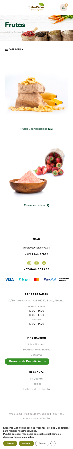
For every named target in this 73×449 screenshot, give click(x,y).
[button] (27, 361)
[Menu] (9, 7)
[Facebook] (44, 263)
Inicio (8, 32)
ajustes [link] (29, 437)
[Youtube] (36, 263)
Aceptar (10, 443)
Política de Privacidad (37, 414)
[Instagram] (29, 263)
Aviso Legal (15, 414)
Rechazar (26, 443)
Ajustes (42, 443)
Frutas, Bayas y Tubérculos (29, 32)
